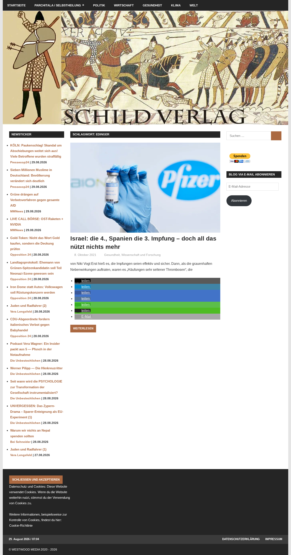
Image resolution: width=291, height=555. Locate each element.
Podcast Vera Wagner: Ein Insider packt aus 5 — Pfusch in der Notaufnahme (35, 349)
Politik (99, 5)
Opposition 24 (20, 254)
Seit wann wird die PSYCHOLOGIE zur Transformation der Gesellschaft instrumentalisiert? (36, 387)
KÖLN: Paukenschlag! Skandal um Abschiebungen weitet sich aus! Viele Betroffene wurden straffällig (36, 150)
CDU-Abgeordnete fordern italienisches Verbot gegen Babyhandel (30, 324)
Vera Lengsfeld (21, 311)
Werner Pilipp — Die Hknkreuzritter (36, 368)
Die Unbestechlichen (25, 360)
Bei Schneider (20, 441)
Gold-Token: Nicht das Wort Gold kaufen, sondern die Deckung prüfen (35, 243)
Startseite (16, 5)
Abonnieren (239, 200)
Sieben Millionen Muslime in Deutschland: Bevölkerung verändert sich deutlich (31, 175)
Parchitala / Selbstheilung (58, 5)
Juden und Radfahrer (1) (28, 449)
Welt (194, 5)
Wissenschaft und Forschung (141, 254)
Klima (176, 5)
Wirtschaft (124, 5)
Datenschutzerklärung (241, 539)
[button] (83, 281)
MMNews (16, 211)
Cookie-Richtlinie (21, 525)
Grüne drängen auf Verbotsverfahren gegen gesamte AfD (34, 200)
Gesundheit (152, 5)
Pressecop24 (19, 162)
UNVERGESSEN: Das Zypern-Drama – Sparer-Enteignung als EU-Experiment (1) (36, 411)
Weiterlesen (83, 328)
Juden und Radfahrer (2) (28, 305)
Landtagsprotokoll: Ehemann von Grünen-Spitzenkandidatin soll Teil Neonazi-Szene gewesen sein (36, 268)
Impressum (273, 539)
